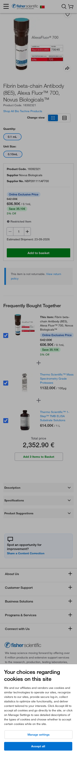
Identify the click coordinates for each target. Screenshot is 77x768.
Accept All (38, 746)
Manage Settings (38, 734)
